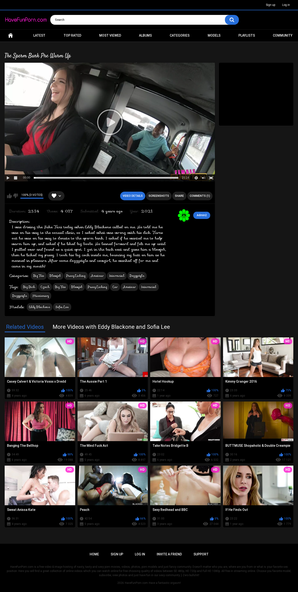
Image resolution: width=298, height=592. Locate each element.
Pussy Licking (76, 275)
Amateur (97, 275)
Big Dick (29, 287)
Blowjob (55, 275)
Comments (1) (200, 195)
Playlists (246, 35)
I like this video (9, 196)
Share (179, 195)
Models (214, 35)
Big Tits (38, 275)
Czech (45, 287)
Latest (39, 35)
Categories (180, 35)
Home (10, 36)
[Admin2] (184, 215)
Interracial (116, 275)
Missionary (40, 296)
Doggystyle (137, 275)
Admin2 (202, 215)
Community (282, 35)
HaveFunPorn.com (136, 583)
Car (115, 287)
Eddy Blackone (39, 307)
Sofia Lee (62, 307)
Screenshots (159, 195)
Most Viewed (110, 35)
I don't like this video (15, 196)
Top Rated (72, 35)
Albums (145, 35)
